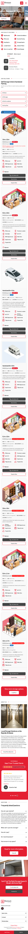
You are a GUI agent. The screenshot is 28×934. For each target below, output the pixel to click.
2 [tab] (7, 27)
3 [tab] (8, 27)
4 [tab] (15, 795)
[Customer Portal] (21, 3)
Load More (14, 692)
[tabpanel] (14, 18)
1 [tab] (5, 27)
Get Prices (7, 18)
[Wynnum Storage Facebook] (2, 908)
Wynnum (10, 54)
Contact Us (14, 891)
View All (14, 853)
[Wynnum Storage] (14, 901)
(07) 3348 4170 (14, 175)
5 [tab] (17, 795)
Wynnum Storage (16, 927)
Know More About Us (8, 751)
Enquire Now (8, 22)
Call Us (21, 932)
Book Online (14, 179)
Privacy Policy (14, 925)
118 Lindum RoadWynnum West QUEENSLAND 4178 (14, 62)
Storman (19, 928)
